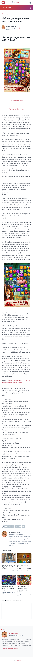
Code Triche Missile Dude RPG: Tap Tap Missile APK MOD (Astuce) (23, 589)
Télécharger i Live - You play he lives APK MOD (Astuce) (8, 566)
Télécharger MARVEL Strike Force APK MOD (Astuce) (8, 588)
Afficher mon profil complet (10, 648)
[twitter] (9, 526)
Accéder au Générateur (16, 109)
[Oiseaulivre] (16, 2)
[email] (23, 526)
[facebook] (6, 526)
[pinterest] (19, 526)
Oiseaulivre (18, 660)
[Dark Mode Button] (30, 3)
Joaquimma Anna (14, 633)
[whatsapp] (12, 526)
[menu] (3, 2)
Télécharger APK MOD (16, 100)
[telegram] (16, 526)
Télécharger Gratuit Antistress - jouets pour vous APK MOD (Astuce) (24, 566)
